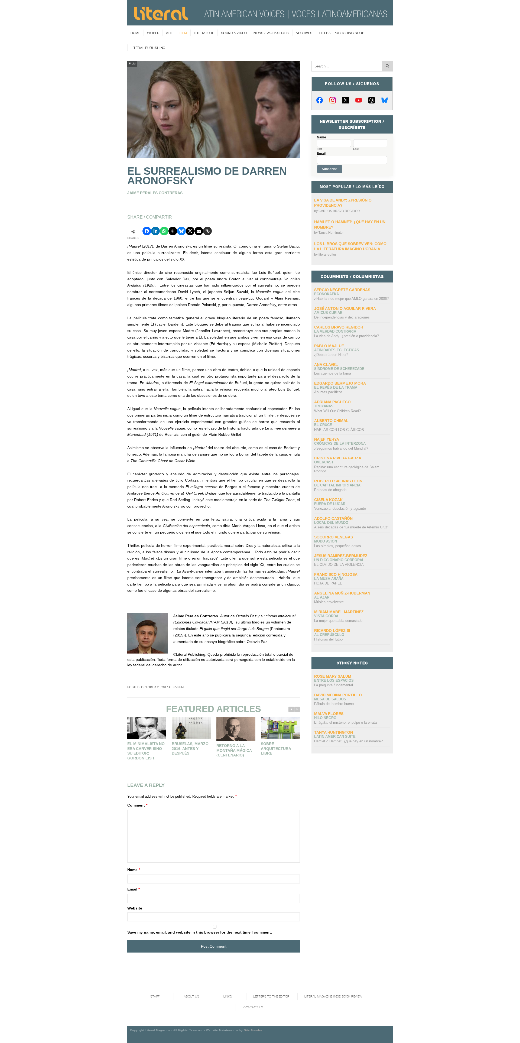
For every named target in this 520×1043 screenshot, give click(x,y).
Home (135, 33)
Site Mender (253, 1030)
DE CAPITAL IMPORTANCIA (337, 485)
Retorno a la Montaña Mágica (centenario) (234, 750)
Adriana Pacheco (332, 402)
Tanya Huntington (331, 233)
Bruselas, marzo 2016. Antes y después (190, 748)
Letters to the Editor (271, 996)
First (319, 149)
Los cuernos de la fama (332, 373)
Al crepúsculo (329, 635)
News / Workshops (271, 33)
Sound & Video (234, 33)
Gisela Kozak (328, 500)
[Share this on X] (190, 231)
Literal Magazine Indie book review (333, 996)
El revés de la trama (335, 387)
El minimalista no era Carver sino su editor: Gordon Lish (146, 751)
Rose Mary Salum (332, 676)
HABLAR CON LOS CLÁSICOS (339, 430)
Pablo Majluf (329, 346)
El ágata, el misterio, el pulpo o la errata (345, 722)
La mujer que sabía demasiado (338, 621)
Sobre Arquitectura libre (276, 748)
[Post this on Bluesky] (181, 231)
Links (227, 996)
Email (133, 889)
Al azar (321, 597)
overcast (324, 462)
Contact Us (253, 1007)
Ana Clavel (326, 364)
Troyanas (323, 406)
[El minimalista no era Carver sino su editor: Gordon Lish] (146, 728)
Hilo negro (325, 718)
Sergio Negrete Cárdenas (342, 290)
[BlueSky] (385, 100)
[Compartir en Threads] (172, 231)
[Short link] (207, 231)
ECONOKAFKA (326, 294)
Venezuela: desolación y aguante (340, 508)
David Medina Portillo (338, 695)
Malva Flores (328, 713)
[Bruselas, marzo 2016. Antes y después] (191, 728)
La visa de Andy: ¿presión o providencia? (346, 336)
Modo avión (325, 541)
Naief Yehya (326, 439)
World (153, 33)
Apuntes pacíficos (328, 392)
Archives (304, 33)
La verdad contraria (335, 331)
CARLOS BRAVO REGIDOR (339, 211)
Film (183, 33)
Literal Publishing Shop (342, 33)
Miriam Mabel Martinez (339, 612)
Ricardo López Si (332, 630)
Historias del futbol (328, 639)
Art (169, 33)
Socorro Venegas (333, 537)
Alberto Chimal (331, 420)
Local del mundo (331, 523)
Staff (155, 996)
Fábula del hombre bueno (334, 704)
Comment (137, 805)
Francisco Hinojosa (336, 574)
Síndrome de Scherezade (339, 369)
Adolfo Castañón (333, 518)
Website (134, 908)
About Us (191, 996)
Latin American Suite (335, 737)
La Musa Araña (328, 579)
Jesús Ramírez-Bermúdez (341, 556)
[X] (346, 100)
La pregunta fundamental (333, 685)
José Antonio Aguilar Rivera (345, 308)
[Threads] (372, 100)
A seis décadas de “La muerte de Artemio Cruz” (351, 527)
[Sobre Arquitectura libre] (280, 728)
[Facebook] (320, 100)
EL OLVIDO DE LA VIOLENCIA (339, 565)
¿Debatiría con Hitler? (331, 355)
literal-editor (327, 254)
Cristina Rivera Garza (337, 458)
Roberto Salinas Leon (338, 481)
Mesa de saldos (330, 699)
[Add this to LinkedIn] (155, 231)
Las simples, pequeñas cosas (337, 546)
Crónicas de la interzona (340, 443)
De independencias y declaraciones (342, 317)
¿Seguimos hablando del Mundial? (341, 448)
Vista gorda (326, 616)
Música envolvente (329, 602)
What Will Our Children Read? (337, 411)
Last (356, 149)
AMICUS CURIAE (328, 313)
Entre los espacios (334, 680)
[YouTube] (359, 100)
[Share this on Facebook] (146, 231)
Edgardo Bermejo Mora (340, 383)
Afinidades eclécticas (336, 350)
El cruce (323, 425)
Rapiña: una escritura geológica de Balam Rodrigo (346, 469)
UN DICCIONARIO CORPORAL (339, 560)
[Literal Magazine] (161, 18)
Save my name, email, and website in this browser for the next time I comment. (199, 932)
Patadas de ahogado (330, 490)
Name (133, 869)
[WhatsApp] (164, 231)
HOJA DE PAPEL (328, 583)
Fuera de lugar (329, 504)
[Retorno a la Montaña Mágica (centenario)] (235, 729)
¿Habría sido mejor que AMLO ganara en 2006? (351, 299)
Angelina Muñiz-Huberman (342, 593)
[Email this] (198, 231)
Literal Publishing (148, 48)
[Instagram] (333, 100)
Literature (204, 33)
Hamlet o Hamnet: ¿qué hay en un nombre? (348, 741)
